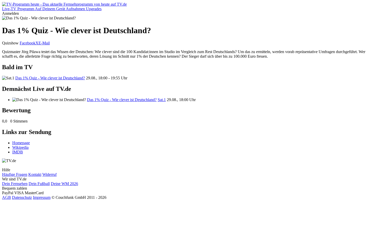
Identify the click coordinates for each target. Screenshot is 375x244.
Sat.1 (162, 99)
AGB (6, 197)
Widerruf (49, 174)
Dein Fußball (39, 183)
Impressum (42, 197)
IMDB (17, 152)
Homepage (21, 143)
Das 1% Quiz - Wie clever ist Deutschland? (50, 78)
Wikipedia (20, 147)
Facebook (27, 43)
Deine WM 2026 (64, 183)
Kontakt (34, 174)
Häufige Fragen (14, 174)
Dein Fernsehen (15, 183)
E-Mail (44, 43)
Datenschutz (22, 197)
